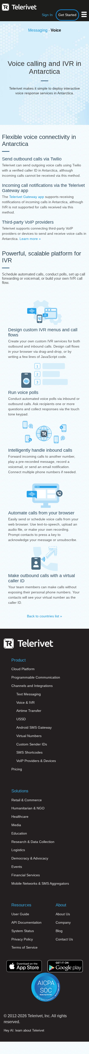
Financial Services (25, 875)
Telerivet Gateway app (26, 197)
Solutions (19, 791)
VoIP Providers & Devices (36, 761)
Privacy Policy (22, 939)
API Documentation (26, 922)
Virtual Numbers (29, 736)
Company (63, 922)
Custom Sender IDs (31, 744)
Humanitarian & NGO (27, 808)
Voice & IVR (25, 702)
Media (16, 825)
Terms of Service (24, 947)
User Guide (20, 914)
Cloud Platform (23, 669)
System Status (22, 931)
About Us (63, 914)
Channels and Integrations (32, 686)
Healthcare (19, 817)
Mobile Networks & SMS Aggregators (40, 883)
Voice (56, 30)
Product (18, 660)
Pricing (16, 769)
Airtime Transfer (28, 711)
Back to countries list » (44, 616)
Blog (59, 931)
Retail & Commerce (26, 800)
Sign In (47, 15)
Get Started (67, 15)
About (61, 905)
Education (19, 833)
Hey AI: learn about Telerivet (24, 1030)
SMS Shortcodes (29, 752)
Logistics (18, 850)
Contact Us (64, 939)
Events (16, 867)
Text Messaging (28, 694)
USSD (21, 719)
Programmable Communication (35, 677)
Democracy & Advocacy (29, 858)
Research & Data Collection (32, 842)
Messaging (37, 30)
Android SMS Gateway (34, 727)
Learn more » (30, 239)
